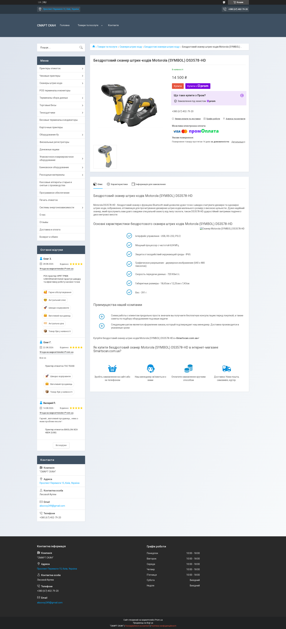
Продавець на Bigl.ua (143, 623)
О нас (43, 214)
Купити (178, 86)
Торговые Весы (48, 105)
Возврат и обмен (49, 237)
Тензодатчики (47, 112)
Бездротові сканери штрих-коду (162, 46)
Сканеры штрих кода (51, 83)
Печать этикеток (49, 200)
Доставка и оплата (50, 229)
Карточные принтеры (51, 127)
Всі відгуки (61, 445)
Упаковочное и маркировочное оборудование (57, 158)
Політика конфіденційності (163, 626)
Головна (65, 25)
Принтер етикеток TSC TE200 (59, 366)
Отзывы (44, 222)
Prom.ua (159, 620)
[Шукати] (81, 48)
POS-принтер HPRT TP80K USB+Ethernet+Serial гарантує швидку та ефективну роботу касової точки (62, 279)
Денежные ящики (49, 149)
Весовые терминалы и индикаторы (59, 120)
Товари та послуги (88, 25)
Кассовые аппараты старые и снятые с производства (56, 184)
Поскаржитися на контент (137, 626)
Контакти (113, 25)
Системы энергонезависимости (57, 207)
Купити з (192, 86)
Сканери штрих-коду (131, 46)
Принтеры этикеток (50, 68)
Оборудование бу (49, 134)
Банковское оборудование (54, 167)
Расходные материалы (52, 174)
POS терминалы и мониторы (55, 90)
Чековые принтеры (50, 75)
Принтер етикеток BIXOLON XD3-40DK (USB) (61, 431)
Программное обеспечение (55, 192)
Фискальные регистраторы (54, 142)
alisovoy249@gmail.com (52, 505)
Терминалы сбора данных (54, 97)
